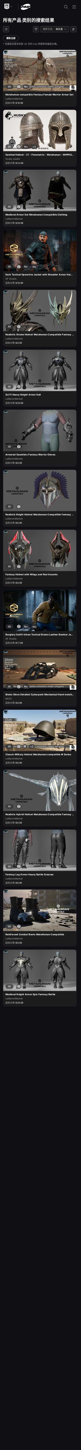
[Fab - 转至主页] (25, 6)
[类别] (6, 29)
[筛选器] (36, 29)
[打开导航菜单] (74, 7)
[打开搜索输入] (66, 7)
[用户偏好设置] (73, 29)
